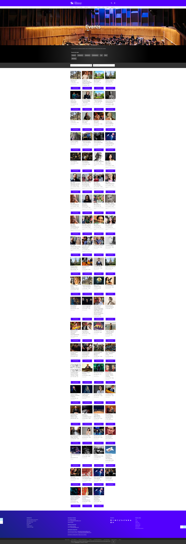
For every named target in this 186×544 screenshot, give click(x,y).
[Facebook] (111, 520)
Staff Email (137, 522)
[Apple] (130, 520)
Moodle (136, 521)
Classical (73, 55)
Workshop (74, 58)
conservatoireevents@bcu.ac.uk (75, 520)
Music (106, 55)
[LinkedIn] (122, 520)
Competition (80, 55)
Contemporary (95, 55)
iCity (136, 519)
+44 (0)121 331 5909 (72, 519)
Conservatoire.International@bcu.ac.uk (84, 532)
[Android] (113, 522)
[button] (77, 7)
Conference (87, 55)
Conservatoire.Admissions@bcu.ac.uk (83, 531)
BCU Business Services (139, 528)
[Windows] (111, 522)
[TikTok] (119, 520)
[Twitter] (113, 520)
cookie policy (77, 542)
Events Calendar (70, 522)
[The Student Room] (128, 520)
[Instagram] (117, 520)
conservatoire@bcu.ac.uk (74, 527)
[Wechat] (126, 520)
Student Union (137, 525)
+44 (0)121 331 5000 (30, 527)
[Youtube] (115, 520)
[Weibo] (124, 520)
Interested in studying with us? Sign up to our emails (77, 534)
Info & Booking (75, 88)
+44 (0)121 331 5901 (72, 526)
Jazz (101, 55)
